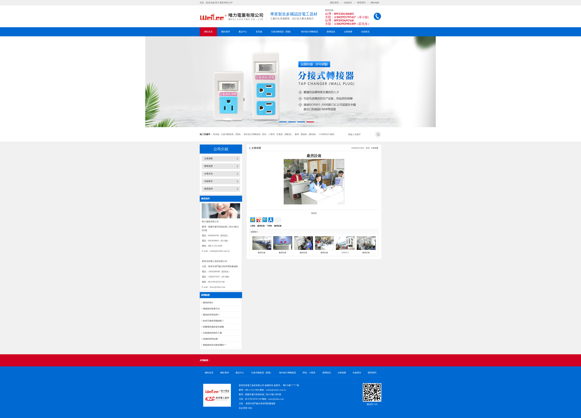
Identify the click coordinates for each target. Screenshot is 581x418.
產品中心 (243, 32)
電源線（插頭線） (308, 134)
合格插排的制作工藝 (212, 333)
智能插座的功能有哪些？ (214, 345)
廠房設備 (261, 226)
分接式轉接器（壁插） (281, 32)
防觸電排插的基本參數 (213, 327)
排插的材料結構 (210, 339)
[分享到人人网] (270, 219)
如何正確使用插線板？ (213, 321)
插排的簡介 (208, 302)
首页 (367, 148)
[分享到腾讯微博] (264, 219)
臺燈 (297, 134)
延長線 (259, 32)
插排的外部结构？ (211, 315)
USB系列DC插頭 (326, 134)
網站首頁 (208, 32)
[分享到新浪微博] (258, 219)
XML (250, 408)
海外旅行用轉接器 (309, 32)
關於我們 (334, 3)
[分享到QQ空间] (252, 219)
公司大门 (345, 253)
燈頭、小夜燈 (268, 134)
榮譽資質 (208, 166)
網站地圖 (375, 3)
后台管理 (243, 408)
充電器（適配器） (284, 134)
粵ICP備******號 (291, 385)
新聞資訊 (331, 32)
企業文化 (208, 174)
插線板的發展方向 (211, 309)
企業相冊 (348, 32)
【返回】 (314, 213)
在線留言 (348, 3)
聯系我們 (361, 3)
